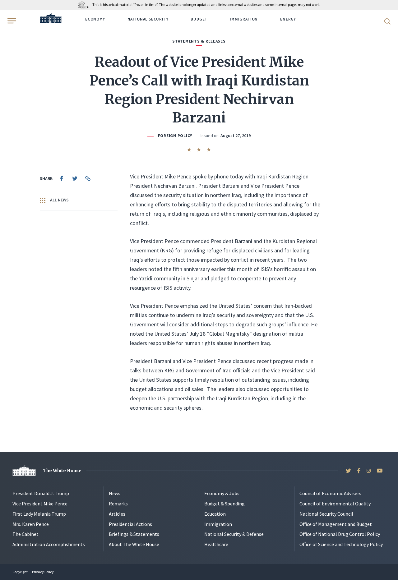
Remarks (118, 503)
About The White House (134, 544)
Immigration (244, 19)
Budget (199, 19)
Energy (288, 19)
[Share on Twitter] (75, 178)
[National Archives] (85, 4)
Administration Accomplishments (48, 544)
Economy (95, 19)
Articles (117, 514)
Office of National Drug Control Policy (339, 534)
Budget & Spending (224, 503)
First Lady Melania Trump (39, 514)
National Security (148, 19)
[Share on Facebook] (62, 178)
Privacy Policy (43, 571)
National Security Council (326, 514)
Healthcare (216, 544)
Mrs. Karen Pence (30, 524)
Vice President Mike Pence (39, 503)
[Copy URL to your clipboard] (88, 178)
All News (59, 200)
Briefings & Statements (134, 534)
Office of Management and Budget (335, 524)
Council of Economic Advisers (330, 493)
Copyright (20, 571)
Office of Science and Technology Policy (341, 544)
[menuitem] (62, 178)
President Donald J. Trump (40, 493)
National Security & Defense (234, 534)
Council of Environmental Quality (335, 503)
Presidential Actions (130, 524)
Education (215, 514)
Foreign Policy (175, 135)
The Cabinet (25, 534)
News (114, 493)
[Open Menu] (11, 21)
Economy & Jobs (221, 493)
